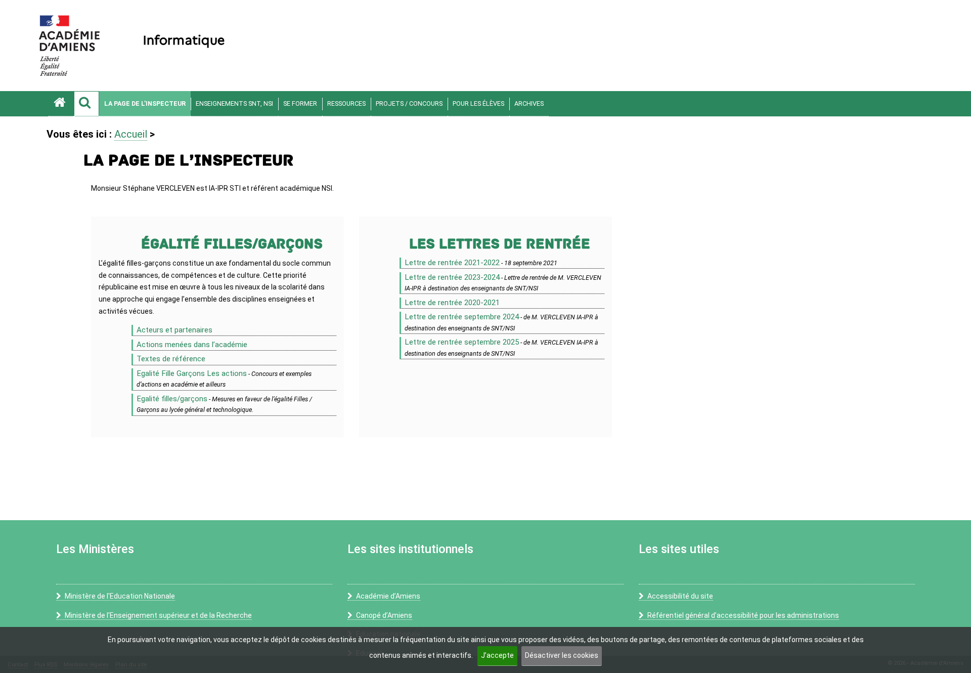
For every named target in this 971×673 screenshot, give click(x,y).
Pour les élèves (478, 103)
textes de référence (171, 358)
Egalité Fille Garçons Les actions (192, 373)
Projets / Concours (409, 103)
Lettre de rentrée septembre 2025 (462, 342)
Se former (300, 103)
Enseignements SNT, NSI (234, 103)
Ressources (346, 103)
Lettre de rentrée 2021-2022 (452, 262)
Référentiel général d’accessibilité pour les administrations (743, 615)
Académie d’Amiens (388, 596)
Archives (529, 103)
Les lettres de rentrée (499, 244)
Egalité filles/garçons (172, 398)
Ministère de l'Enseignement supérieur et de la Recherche (158, 615)
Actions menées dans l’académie (192, 344)
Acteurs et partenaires (174, 329)
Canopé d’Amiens (384, 615)
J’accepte (497, 655)
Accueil (130, 134)
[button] (86, 103)
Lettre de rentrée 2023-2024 (452, 277)
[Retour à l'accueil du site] (61, 103)
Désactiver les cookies (561, 655)
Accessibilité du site (680, 596)
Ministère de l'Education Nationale (120, 596)
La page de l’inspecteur (145, 103)
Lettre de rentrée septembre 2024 (462, 316)
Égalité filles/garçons (232, 244)
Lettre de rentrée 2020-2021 (452, 302)
